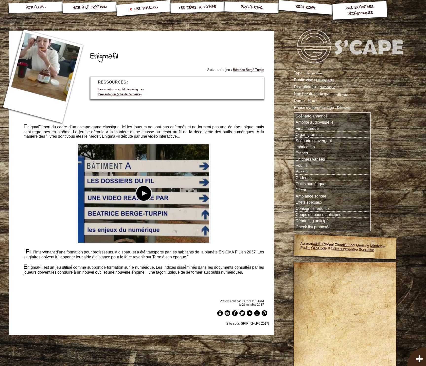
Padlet (305, 247)
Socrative (366, 249)
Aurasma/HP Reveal (317, 244)
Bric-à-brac (252, 7)
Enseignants (325, 80)
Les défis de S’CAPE (197, 7)
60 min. (313, 101)
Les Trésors (146, 8)
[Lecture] (143, 193)
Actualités (36, 7)
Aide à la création (89, 7)
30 (345, 94)
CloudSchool (345, 244)
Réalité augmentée (343, 248)
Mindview (378, 246)
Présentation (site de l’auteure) (120, 94)
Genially (362, 245)
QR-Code (319, 248)
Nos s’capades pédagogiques (359, 10)
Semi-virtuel (313, 73)
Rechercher (305, 7)
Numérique (327, 87)
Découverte (345, 108)
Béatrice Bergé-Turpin (248, 70)
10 (339, 94)
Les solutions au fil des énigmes (121, 89)
